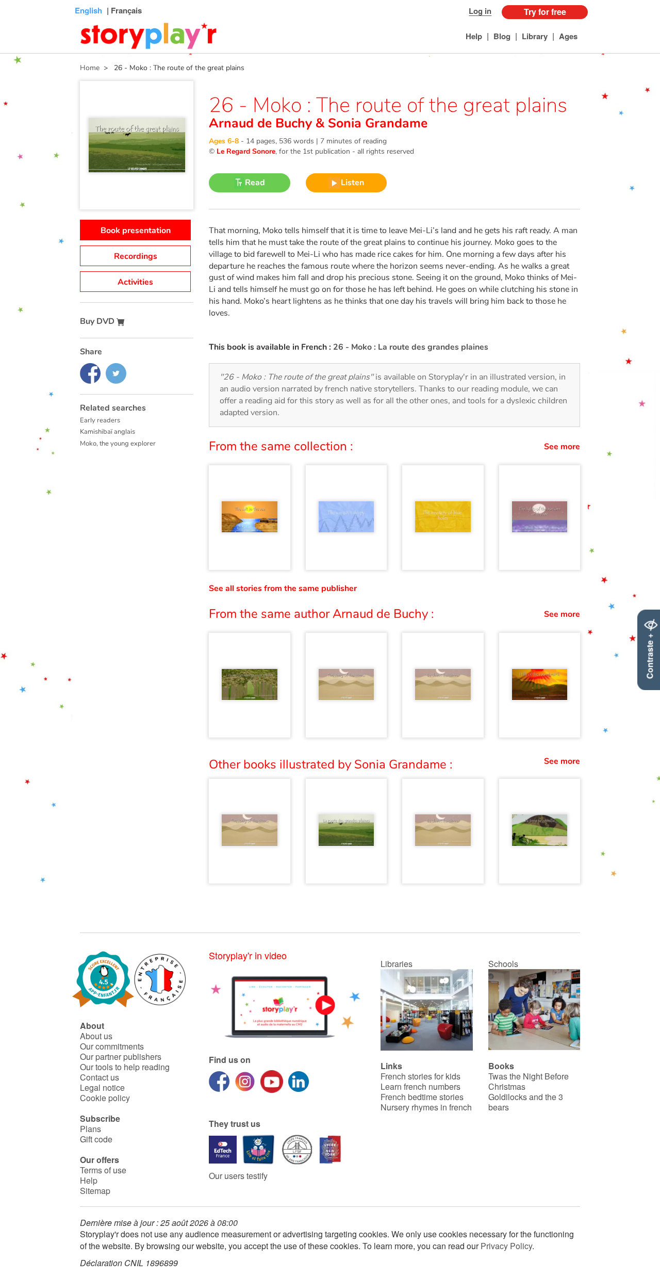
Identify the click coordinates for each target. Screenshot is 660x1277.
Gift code (96, 1139)
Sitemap (95, 1191)
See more (562, 446)
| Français (123, 10)
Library (535, 36)
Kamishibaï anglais (107, 431)
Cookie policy (105, 1098)
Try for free (545, 12)
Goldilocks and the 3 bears (525, 1102)
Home (90, 68)
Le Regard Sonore (246, 151)
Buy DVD (98, 321)
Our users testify (238, 1176)
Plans (90, 1129)
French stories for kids (420, 1076)
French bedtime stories (422, 1097)
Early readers (100, 420)
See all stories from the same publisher (283, 588)
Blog (501, 36)
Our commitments (112, 1046)
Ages (568, 36)
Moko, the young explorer (118, 443)
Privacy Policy (506, 1246)
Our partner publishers (120, 1056)
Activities (135, 282)
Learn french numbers (420, 1086)
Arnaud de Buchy (262, 123)
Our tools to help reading (125, 1067)
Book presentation (136, 230)
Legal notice (102, 1087)
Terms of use (103, 1170)
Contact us (99, 1077)
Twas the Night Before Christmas (528, 1081)
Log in (480, 11)
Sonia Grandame (375, 123)
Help (474, 36)
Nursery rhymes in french (426, 1107)
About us (96, 1036)
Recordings (135, 256)
